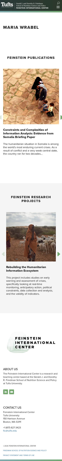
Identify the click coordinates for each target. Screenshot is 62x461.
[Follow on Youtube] (11, 391)
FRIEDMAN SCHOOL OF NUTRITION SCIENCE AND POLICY (25, 450)
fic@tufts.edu (10, 430)
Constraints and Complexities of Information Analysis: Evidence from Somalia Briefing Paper (28, 133)
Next (58, 254)
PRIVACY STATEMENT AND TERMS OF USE (18, 455)
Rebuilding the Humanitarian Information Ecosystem (26, 269)
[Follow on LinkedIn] (5, 391)
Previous (3, 254)
